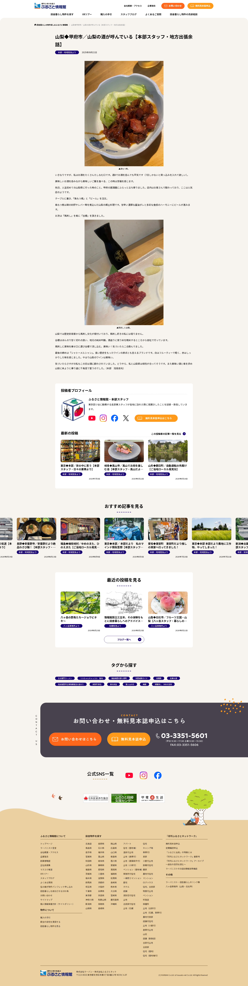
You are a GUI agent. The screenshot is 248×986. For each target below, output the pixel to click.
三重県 (101, 873)
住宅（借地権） (130, 847)
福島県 (89, 869)
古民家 (146, 947)
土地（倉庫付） (130, 856)
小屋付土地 (148, 860)
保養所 (146, 904)
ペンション (148, 895)
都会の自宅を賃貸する (50, 921)
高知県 (114, 869)
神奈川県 (90, 899)
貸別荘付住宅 (129, 895)
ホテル (126, 886)
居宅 (125, 882)
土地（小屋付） (150, 925)
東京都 (89, 895)
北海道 (89, 843)
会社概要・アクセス (133, 5)
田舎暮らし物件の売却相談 (183, 14)
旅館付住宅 (148, 865)
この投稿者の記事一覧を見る (166, 433)
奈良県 (101, 895)
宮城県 (89, 856)
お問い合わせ (46, 895)
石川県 (101, 847)
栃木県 (89, 878)
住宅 (145, 843)
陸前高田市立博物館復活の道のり (71, 684)
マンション (148, 878)
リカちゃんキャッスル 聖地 (91, 678)
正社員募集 (45, 865)
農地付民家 (148, 916)
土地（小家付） (130, 865)
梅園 (144, 684)
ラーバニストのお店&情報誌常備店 (181, 868)
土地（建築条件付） (132, 860)
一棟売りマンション (132, 878)
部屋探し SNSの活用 (163, 684)
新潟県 (89, 904)
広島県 (114, 847)
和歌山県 (102, 899)
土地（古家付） (150, 908)
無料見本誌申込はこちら (158, 418)
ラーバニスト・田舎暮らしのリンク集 (183, 882)
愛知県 (101, 869)
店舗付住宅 (148, 921)
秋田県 (89, 860)
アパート (127, 843)
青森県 (89, 847)
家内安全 (113, 684)
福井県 (101, 852)
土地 (125, 899)
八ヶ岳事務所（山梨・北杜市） (180, 886)
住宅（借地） (149, 951)
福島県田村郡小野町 (119, 678)
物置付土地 (148, 891)
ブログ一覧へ (124, 639)
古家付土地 (148, 942)
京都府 (101, 882)
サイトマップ (46, 899)
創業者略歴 (45, 860)
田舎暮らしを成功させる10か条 (54, 891)
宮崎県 (114, 895)
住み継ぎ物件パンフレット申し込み (56, 886)
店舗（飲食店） (150, 938)
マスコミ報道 (46, 869)
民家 (145, 856)
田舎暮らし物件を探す (62, 14)
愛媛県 (114, 865)
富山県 (101, 856)
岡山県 (114, 843)
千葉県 (89, 891)
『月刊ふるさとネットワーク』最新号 (183, 856)
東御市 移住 (96, 684)
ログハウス (148, 882)
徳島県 (114, 856)
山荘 (145, 934)
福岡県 (114, 873)
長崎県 (114, 882)
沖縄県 (114, 904)
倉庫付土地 (148, 929)
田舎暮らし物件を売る (50, 926)
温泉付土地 (128, 852)
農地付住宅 (148, 873)
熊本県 (114, 886)
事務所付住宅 (129, 873)
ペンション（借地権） (133, 869)
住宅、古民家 (149, 886)
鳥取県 (101, 904)
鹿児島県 (115, 899)
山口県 (114, 852)
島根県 (101, 908)
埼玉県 (89, 886)
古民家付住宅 (129, 904)
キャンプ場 (148, 847)
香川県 (114, 860)
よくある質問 (46, 882)
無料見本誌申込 (173, 843)
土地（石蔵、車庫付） (153, 912)
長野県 (101, 843)
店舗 (125, 891)
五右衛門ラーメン (65, 678)
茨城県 (89, 873)
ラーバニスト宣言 (48, 847)
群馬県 (89, 882)
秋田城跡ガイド (141, 678)
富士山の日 (130, 684)
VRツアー (87, 14)
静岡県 (101, 865)
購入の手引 (106, 14)
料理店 (146, 899)
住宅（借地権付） (151, 955)
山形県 (89, 865)
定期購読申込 (172, 847)
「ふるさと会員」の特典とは (179, 852)
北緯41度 (173, 678)
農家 (145, 869)
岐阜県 (101, 860)
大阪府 (101, 886)
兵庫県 (101, 891)
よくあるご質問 (153, 14)
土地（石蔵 (128, 908)
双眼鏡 (158, 678)
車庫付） (147, 852)
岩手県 (89, 852)
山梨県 (89, 908)
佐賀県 (114, 878)
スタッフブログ (129, 14)
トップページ (46, 843)
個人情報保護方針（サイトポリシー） (57, 904)
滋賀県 (101, 878)
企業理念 (152, 5)
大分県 (114, 891)
